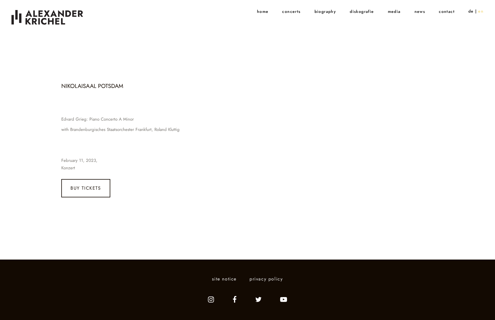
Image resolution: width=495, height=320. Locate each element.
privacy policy (266, 279)
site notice (224, 279)
